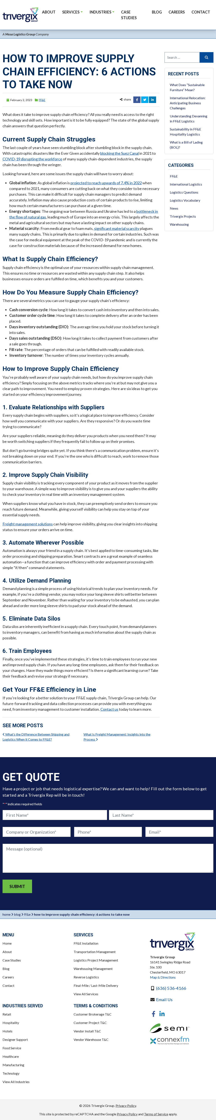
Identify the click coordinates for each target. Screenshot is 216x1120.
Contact (8, 985)
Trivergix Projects (183, 216)
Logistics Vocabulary (185, 200)
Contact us (109, 709)
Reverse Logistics (86, 977)
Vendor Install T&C (87, 1031)
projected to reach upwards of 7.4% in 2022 (106, 182)
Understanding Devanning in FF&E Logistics (188, 118)
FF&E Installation (86, 943)
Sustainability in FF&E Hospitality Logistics (185, 131)
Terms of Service (156, 1114)
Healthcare (11, 1056)
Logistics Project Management (96, 960)
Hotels (7, 1031)
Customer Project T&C (90, 1023)
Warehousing (179, 224)
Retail (7, 1014)
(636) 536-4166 (171, 988)
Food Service (12, 1048)
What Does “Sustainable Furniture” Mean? (187, 87)
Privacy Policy (126, 1106)
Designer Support (15, 1039)
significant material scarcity (116, 228)
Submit (17, 886)
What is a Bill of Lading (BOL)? (186, 144)
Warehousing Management (93, 969)
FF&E (42, 100)
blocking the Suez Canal (119, 153)
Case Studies (12, 960)
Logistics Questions (184, 192)
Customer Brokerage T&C (93, 1014)
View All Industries (16, 1082)
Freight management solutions (28, 524)
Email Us (164, 999)
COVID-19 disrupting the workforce (32, 159)
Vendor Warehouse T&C (91, 1039)
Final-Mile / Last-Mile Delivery (96, 985)
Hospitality (11, 1023)
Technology (11, 1073)
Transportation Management (95, 952)
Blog (17, 914)
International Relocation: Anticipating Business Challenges (187, 103)
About (7, 952)
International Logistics (186, 184)
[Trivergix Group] (172, 941)
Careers (8, 977)
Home (7, 914)
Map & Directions (163, 977)
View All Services (86, 994)
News (174, 208)
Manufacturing (13, 1065)
